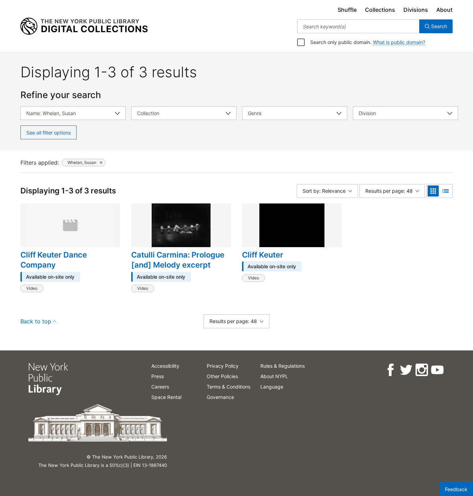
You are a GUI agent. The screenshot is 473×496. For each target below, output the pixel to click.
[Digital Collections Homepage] (84, 26)
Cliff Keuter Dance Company (53, 260)
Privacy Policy (223, 366)
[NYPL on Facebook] (390, 370)
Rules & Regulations (282, 366)
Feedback (456, 489)
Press (157, 376)
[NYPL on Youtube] (437, 370)
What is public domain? (399, 42)
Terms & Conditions (228, 387)
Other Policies (222, 376)
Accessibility (165, 366)
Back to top (35, 321)
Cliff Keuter (262, 254)
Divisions (415, 9)
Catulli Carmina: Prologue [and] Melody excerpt (177, 260)
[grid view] (433, 191)
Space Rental (166, 397)
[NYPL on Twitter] (405, 370)
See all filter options (48, 133)
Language (271, 387)
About (444, 9)
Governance (220, 397)
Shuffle (347, 9)
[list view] (445, 191)
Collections (380, 9)
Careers (160, 387)
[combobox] (358, 26)
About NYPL (274, 376)
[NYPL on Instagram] (421, 370)
